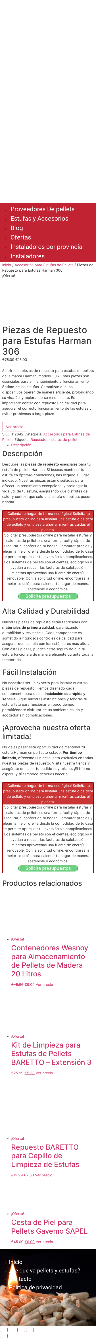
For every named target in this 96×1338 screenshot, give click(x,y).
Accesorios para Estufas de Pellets (44, 265)
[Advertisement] (48, 150)
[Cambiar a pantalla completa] (12, 1330)
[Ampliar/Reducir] (4, 1330)
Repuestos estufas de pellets (55, 439)
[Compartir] (21, 1330)
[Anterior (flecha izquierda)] (4, 1336)
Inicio (6, 265)
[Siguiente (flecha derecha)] (12, 1336)
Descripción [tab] (21, 445)
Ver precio (14, 426)
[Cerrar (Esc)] (30, 1330)
